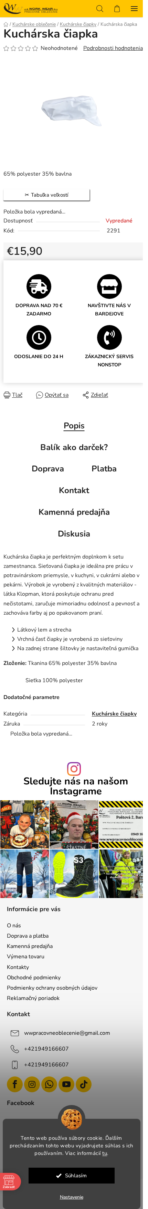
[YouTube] (66, 1084)
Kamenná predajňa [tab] (74, 512)
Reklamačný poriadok (33, 998)
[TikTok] (84, 1084)
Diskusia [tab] (74, 533)
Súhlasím (76, 1175)
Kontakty (18, 967)
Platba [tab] (104, 468)
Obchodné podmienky (34, 977)
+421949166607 (46, 1049)
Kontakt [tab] (74, 490)
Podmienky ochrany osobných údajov (52, 988)
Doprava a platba (28, 936)
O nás (14, 925)
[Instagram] (32, 1084)
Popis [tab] (74, 425)
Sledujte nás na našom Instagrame (75, 786)
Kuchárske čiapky (114, 714)
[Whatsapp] (49, 1084)
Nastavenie (71, 1197)
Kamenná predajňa (30, 946)
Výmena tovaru (25, 956)
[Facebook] (15, 1084)
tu (104, 1153)
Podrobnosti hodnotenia (113, 48)
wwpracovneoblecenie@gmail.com (67, 1033)
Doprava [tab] (48, 468)
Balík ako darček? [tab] (74, 447)
